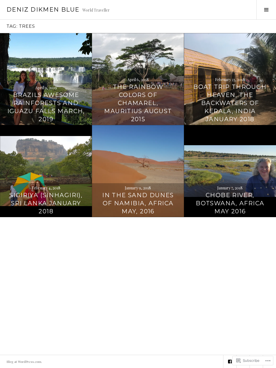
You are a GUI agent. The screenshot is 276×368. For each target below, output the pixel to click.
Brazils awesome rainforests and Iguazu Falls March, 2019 (46, 107)
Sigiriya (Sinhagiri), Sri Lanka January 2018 (45, 203)
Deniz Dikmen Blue (42, 9)
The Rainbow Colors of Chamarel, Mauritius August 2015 (138, 103)
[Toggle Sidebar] (266, 9)
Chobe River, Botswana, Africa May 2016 (230, 203)
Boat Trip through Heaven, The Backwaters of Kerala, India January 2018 (230, 103)
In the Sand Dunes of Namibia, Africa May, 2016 (138, 203)
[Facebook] (229, 361)
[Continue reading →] (46, 79)
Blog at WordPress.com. (24, 361)
